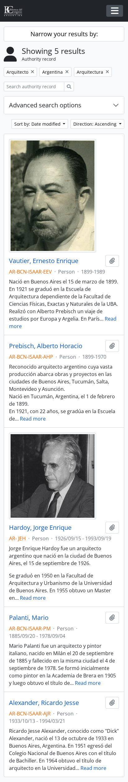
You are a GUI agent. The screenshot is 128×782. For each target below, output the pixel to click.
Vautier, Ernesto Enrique (43, 261)
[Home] (15, 11)
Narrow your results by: (64, 34)
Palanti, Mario (28, 617)
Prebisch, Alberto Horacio (45, 346)
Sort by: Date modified (38, 124)
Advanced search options (45, 105)
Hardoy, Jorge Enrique (40, 527)
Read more (33, 418)
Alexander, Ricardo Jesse (44, 702)
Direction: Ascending (95, 124)
